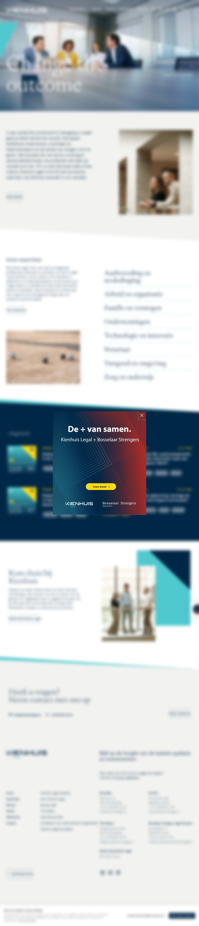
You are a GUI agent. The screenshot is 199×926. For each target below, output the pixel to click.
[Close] (142, 415)
